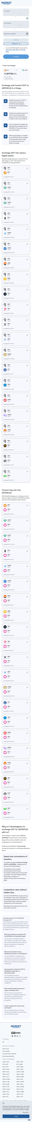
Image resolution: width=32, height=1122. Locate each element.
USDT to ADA (19, 1069)
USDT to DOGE (20, 1071)
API (3, 1042)
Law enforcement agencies (9, 1053)
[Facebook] (12, 1036)
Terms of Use (9, 49)
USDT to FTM (5, 1086)
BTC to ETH (5, 1066)
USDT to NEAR (20, 1086)
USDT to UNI (19, 1079)
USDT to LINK (5, 1081)
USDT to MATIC (20, 1076)
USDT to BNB (19, 1066)
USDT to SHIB (20, 1074)
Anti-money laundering (8, 1056)
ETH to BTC (5, 1064)
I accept (16, 1116)
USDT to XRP (5, 1069)
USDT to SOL (5, 1071)
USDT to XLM (19, 1089)
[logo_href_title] (6, 3)
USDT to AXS (5, 1094)
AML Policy (16, 49)
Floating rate (15, 43)
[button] (19, 43)
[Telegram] (19, 1036)
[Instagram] (17, 1036)
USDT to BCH (19, 1084)
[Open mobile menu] (30, 3)
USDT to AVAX (6, 1079)
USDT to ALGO (6, 1089)
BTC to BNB (19, 1064)
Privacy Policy (6, 1051)
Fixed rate (16, 40)
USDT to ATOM (20, 1081)
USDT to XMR (5, 1084)
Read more (25, 1112)
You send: (7, 11)
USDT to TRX (19, 1094)
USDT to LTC (5, 1076)
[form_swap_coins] (27, 18)
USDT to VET (5, 1091)
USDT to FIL (5, 1096)
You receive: (7, 23)
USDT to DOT (5, 1074)
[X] (15, 1036)
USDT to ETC (19, 1096)
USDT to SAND (20, 1091)
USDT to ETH (19, 1062)
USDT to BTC (5, 1062)
